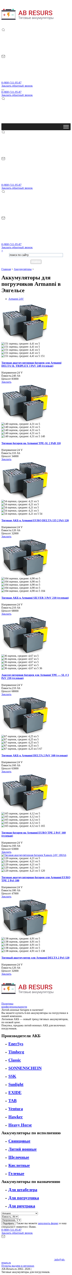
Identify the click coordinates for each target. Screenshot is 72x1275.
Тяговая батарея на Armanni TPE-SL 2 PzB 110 (31, 443)
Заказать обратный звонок (17, 85)
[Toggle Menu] (66, 126)
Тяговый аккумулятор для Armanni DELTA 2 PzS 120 (35, 957)
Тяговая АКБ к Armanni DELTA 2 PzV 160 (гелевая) (34, 755)
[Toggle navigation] (2, 89)
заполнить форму (48, 1223)
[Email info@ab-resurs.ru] (27, 79)
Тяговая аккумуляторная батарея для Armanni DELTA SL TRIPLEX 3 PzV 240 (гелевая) (31, 364)
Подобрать (8, 1223)
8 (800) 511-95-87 (11, 82)
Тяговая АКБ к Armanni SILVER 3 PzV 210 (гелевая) (35, 597)
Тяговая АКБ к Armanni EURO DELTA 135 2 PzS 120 (35, 520)
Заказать (6, 381)
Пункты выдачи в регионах (17, 1265)
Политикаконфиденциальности (14, 1005)
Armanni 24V (16, 298)
